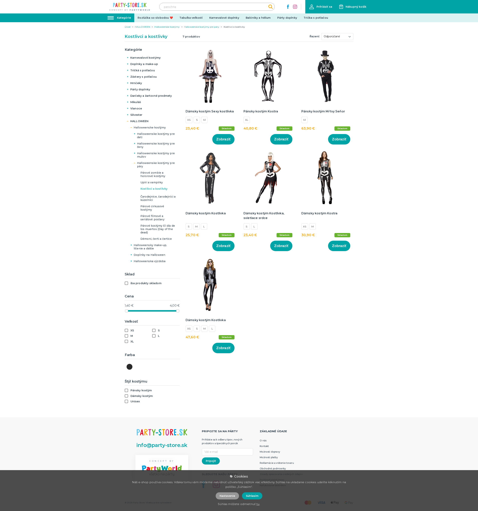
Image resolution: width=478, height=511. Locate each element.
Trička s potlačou (316, 17)
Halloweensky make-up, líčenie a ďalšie (150, 246)
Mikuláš (135, 102)
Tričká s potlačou (142, 70)
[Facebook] (288, 7)
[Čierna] (129, 367)
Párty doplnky (287, 17)
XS (189, 119)
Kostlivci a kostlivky (153, 188)
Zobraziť (223, 139)
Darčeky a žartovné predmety (151, 95)
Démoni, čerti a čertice (156, 238)
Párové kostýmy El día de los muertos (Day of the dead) (157, 229)
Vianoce (136, 108)
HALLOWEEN (139, 121)
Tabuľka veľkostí (191, 17)
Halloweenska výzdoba (149, 261)
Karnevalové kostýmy (145, 57)
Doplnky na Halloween (149, 255)
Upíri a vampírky (151, 182)
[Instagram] (295, 7)
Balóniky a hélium (258, 17)
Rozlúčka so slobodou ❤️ (155, 17)
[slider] (126, 310)
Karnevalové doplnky (224, 17)
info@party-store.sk (161, 445)
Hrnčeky (136, 83)
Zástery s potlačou (143, 76)
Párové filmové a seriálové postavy (152, 217)
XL (246, 119)
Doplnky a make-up (144, 64)
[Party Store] (130, 7)
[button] (320, 7)
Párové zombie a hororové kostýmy (152, 174)
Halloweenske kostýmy (150, 127)
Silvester (136, 115)
